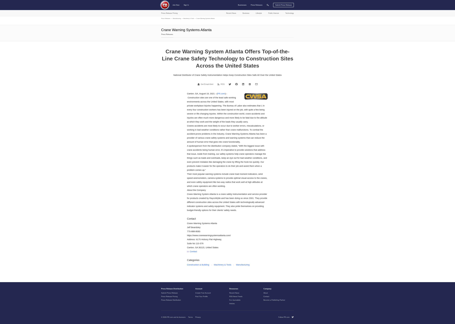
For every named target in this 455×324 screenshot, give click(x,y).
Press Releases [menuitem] (256, 5)
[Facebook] (236, 84)
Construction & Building (198, 265)
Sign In (186, 5)
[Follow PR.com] (292, 317)
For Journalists (234, 300)
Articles (232, 303)
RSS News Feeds (235, 296)
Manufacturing (177, 18)
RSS (223, 84)
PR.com (221, 93)
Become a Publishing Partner (274, 300)
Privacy (198, 317)
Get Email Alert (207, 84)
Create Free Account (203, 293)
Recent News (234, 293)
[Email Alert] (199, 84)
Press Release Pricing (169, 296)
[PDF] (249, 84)
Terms (190, 317)
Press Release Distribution (171, 300)
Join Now (176, 5)
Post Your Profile (201, 296)
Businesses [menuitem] (242, 5)
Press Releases (165, 18)
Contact (193, 251)
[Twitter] (229, 84)
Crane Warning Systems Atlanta (205, 18)
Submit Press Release (283, 5)
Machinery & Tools (188, 18)
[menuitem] (268, 5)
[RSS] (219, 84)
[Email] (256, 84)
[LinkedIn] (243, 84)
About (265, 293)
